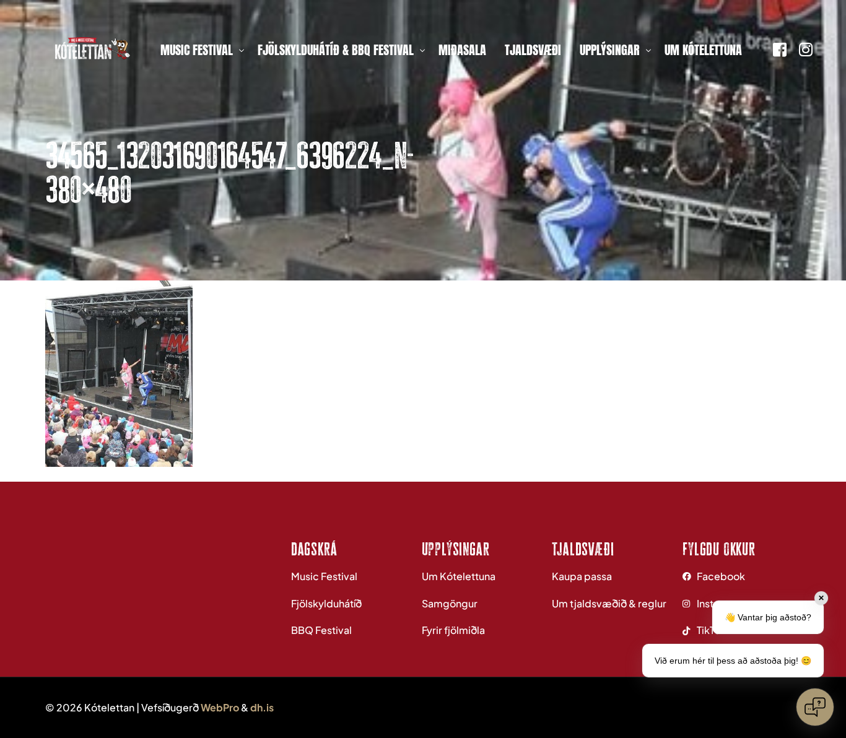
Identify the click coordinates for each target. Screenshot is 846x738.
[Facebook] (780, 48)
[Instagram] (806, 48)
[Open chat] (815, 707)
